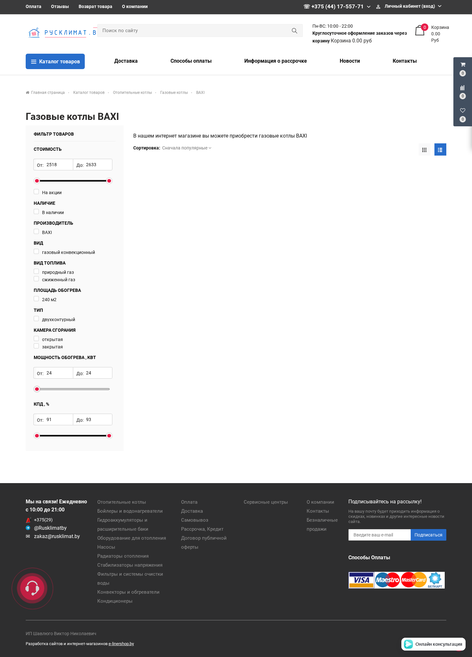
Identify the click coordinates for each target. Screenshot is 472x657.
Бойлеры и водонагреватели (130, 511)
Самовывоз (194, 520)
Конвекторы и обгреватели (128, 592)
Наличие (44, 203)
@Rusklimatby (50, 528)
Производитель (53, 223)
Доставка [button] (126, 61)
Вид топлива (50, 263)
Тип (38, 310)
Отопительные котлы (121, 502)
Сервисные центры (266, 502)
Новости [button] (350, 61)
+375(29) (43, 519)
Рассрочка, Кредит (202, 529)
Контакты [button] (405, 61)
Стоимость (48, 149)
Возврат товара (95, 6)
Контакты (318, 511)
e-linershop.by (121, 643)
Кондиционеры (115, 601)
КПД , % (41, 404)
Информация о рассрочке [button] (275, 61)
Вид (38, 243)
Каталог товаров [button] (59, 62)
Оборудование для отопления (131, 538)
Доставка (192, 511)
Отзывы (60, 6)
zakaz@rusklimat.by (57, 536)
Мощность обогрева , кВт (65, 357)
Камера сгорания (54, 330)
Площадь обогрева (57, 290)
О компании (135, 6)
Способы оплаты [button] (191, 61)
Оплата (33, 6)
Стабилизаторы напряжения (129, 565)
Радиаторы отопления (123, 556)
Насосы (106, 547)
